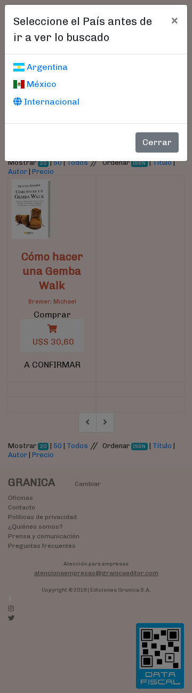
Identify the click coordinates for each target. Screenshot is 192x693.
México (41, 84)
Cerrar (157, 142)
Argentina (46, 67)
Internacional (50, 102)
